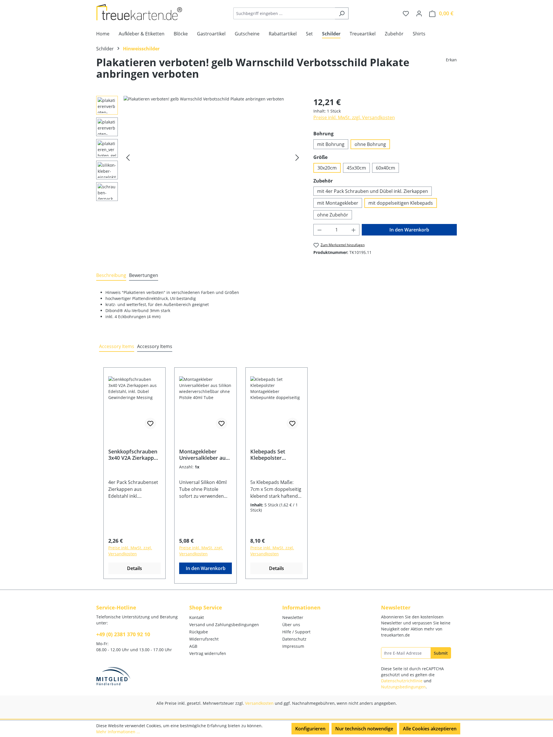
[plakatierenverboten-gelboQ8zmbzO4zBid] (213, 158)
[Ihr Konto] (419, 13)
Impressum (293, 646)
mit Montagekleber (337, 203)
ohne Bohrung (370, 144)
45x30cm (356, 168)
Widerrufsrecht (204, 639)
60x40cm (385, 168)
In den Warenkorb (409, 230)
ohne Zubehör (332, 215)
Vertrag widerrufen (207, 653)
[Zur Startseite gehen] (139, 12)
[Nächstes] (297, 157)
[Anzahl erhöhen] (354, 229)
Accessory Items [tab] (116, 346)
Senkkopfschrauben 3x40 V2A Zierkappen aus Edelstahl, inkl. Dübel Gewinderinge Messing (134, 454)
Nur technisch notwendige (364, 728)
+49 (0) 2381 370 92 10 (123, 634)
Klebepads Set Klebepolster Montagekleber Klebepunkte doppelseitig (269, 454)
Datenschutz (294, 639)
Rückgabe (198, 632)
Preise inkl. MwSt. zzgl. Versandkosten (354, 117)
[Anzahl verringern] (319, 229)
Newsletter (292, 617)
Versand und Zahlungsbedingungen (224, 624)
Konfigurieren (310, 728)
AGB (193, 646)
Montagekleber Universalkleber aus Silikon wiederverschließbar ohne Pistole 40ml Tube (204, 454)
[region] (199, 158)
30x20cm (327, 168)
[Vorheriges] (128, 157)
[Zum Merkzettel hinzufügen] (150, 423)
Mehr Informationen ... (118, 731)
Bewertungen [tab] (143, 275)
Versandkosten (259, 703)
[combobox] (284, 13)
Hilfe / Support (296, 632)
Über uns (291, 624)
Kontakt (196, 617)
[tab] (111, 275)
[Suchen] (342, 13)
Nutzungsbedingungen (403, 686)
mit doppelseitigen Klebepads (400, 203)
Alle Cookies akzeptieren (430, 728)
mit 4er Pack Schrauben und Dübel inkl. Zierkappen (372, 191)
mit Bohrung (330, 144)
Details (134, 568)
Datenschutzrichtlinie (402, 680)
